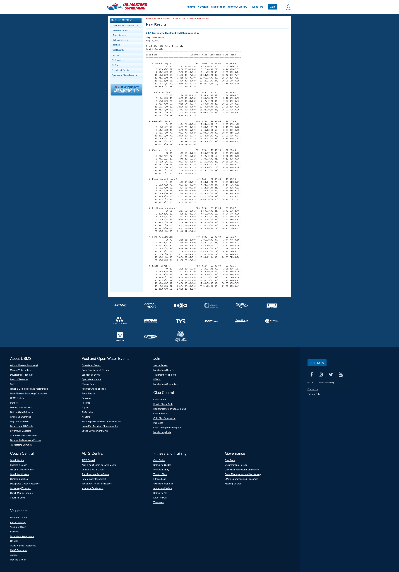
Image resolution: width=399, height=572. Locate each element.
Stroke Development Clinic (95, 430)
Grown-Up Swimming (20, 416)
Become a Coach (18, 464)
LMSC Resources (18, 550)
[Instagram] (320, 374)
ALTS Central (88, 460)
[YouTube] (340, 374)
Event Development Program (96, 370)
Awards (13, 554)
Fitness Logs (159, 478)
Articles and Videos (162, 488)
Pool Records (118, 50)
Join (272, 7)
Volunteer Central (18, 517)
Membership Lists (162, 432)
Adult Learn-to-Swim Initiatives (97, 483)
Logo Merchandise (19, 421)
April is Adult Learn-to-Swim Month (99, 464)
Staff (12, 384)
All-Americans (118, 60)
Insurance (158, 422)
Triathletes (158, 502)
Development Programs (22, 374)
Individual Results (120, 30)
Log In (288, 9)
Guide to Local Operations (23, 545)
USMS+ (157, 379)
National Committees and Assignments (29, 388)
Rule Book (230, 460)
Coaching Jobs (17, 497)
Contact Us (313, 389)
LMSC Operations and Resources (241, 478)
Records (86, 402)
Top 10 (85, 407)
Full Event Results (120, 40)
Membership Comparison (165, 384)
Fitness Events (89, 384)
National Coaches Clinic (22, 469)
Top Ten (115, 55)
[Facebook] (311, 374)
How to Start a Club (163, 404)
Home (148, 18)
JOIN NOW (317, 363)
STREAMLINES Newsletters (24, 435)
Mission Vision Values (20, 370)
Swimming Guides (162, 464)
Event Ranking (119, 35)
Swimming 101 (160, 492)
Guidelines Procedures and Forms (242, 469)
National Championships (94, 388)
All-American (88, 412)
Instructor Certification (92, 488)
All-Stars (115, 65)
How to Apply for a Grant (94, 478)
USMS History (17, 398)
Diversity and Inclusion (21, 407)
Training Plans (160, 474)
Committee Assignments (22, 536)
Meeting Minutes (233, 483)
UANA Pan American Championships (100, 426)
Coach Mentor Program (21, 492)
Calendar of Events (120, 70)
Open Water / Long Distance (124, 75)
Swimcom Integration (163, 483)
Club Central (159, 399)
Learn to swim (160, 497)
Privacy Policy (314, 394)
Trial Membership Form (164, 374)
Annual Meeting (18, 522)
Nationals (116, 45)
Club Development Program (167, 427)
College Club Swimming (22, 412)
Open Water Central (91, 379)
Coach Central (17, 460)
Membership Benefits (163, 370)
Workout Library (237, 6)
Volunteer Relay (18, 526)
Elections (14, 531)
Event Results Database (184, 18)
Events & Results (162, 18)
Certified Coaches (19, 478)
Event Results (88, 393)
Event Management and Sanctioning (243, 474)
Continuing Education (20, 488)
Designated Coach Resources (25, 483)
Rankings (86, 398)
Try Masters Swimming (21, 444)
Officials (14, 540)
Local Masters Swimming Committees (28, 393)
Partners (14, 402)
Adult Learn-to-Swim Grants (95, 474)
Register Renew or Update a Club (170, 408)
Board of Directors (19, 379)
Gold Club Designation (164, 418)
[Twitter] (330, 374)
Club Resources (161, 413)
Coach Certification (19, 474)
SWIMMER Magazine (20, 430)
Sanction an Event (91, 374)
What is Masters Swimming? (24, 365)
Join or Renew (160, 365)
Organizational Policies (236, 464)
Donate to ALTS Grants (21, 426)
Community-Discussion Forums (25, 440)
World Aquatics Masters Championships (101, 421)
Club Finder (218, 6)
